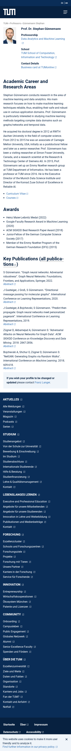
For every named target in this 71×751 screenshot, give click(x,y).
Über (23, 724)
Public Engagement (14, 631)
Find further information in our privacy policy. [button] (29, 746)
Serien (7, 426)
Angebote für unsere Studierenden (23, 511)
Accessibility (33, 732)
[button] (67, 739)
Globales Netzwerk (14, 636)
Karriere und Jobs (13, 691)
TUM (5, 23)
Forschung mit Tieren (15, 561)
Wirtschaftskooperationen (18, 596)
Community (12, 614)
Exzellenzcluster (12, 541)
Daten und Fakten (13, 676)
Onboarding (10, 621)
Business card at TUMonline (37, 67)
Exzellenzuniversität (15, 666)
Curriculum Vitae (16, 193)
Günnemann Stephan (33, 23)
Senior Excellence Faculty (18, 646)
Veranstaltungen (13, 411)
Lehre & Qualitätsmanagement (21, 481)
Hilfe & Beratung (13, 471)
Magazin (8, 416)
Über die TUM (13, 659)
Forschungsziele (13, 551)
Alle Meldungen (12, 406)
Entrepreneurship (13, 591)
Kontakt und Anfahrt (15, 701)
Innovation (12, 584)
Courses (11, 197)
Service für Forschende (16, 576)
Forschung (12, 534)
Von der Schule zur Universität (20, 446)
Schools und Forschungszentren (22, 546)
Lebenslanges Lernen (20, 494)
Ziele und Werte (12, 671)
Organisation (11, 681)
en (66, 3)
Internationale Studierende (18, 466)
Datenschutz (10, 732)
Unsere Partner (12, 566)
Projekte (8, 556)
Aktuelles (11, 399)
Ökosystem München (15, 601)
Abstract (8, 284)
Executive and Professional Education (25, 501)
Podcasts (9, 421)
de (62, 3)
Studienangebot (12, 441)
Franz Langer (42, 382)
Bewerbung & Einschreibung (19, 451)
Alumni (7, 641)
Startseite (9, 724)
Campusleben (11, 626)
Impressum (41, 724)
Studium (10, 434)
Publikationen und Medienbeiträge (23, 521)
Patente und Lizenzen (16, 606)
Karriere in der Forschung (18, 571)
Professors (15, 23)
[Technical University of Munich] (9, 12)
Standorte (9, 686)
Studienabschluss (13, 461)
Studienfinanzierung (15, 476)
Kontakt (8, 487)
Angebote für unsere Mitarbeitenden (24, 506)
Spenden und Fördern (16, 651)
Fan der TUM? (11, 696)
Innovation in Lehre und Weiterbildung (25, 516)
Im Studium (10, 456)
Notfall (7, 706)
